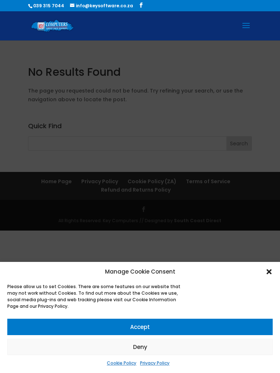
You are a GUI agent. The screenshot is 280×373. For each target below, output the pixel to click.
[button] (269, 271)
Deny (140, 347)
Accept (140, 327)
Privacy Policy (155, 363)
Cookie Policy (121, 363)
